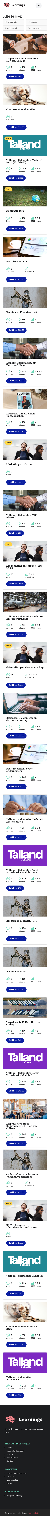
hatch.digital (34, 1513)
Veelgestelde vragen (15, 1451)
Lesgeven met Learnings (17, 1473)
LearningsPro (12, 1480)
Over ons (10, 1447)
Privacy (10, 1454)
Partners (10, 1483)
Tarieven (10, 1476)
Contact (10, 1461)
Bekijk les (15, 76)
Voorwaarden (12, 1457)
